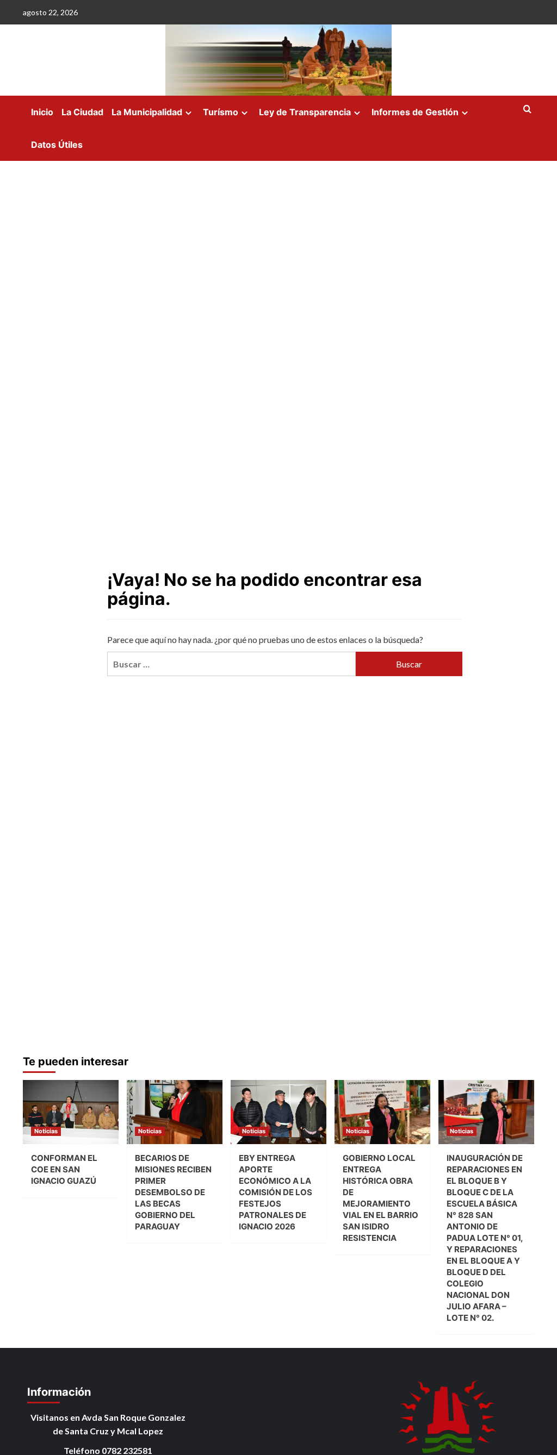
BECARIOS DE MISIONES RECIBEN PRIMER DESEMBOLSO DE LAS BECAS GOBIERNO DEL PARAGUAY (173, 1192)
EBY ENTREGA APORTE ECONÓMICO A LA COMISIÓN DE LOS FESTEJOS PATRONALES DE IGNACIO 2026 (275, 1192)
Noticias (46, 1131)
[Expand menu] (188, 112)
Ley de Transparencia (305, 112)
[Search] (527, 109)
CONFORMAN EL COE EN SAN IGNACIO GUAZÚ (64, 1169)
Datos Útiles (57, 144)
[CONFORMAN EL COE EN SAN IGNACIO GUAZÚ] (71, 1112)
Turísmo (220, 112)
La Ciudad (82, 112)
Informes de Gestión (415, 112)
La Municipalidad (147, 112)
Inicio (42, 112)
